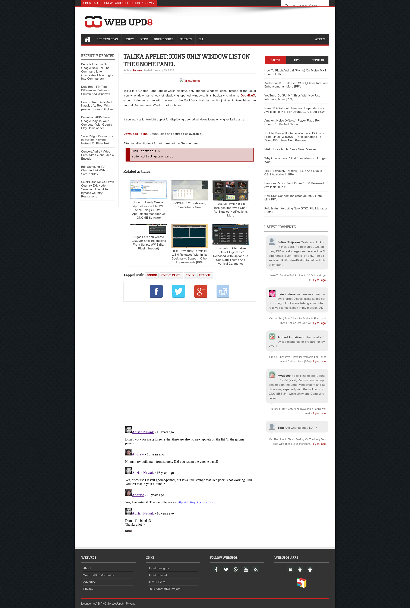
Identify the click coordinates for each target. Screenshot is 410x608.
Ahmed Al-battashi (291, 337)
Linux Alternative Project (164, 588)
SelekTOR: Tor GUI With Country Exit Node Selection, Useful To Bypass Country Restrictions (97, 189)
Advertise (89, 582)
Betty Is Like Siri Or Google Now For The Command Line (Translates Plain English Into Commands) (97, 71)
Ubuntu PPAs (107, 39)
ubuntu (205, 275)
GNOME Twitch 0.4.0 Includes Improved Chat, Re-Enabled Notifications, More (231, 209)
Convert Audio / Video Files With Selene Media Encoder (97, 155)
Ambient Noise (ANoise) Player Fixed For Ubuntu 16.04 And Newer (292, 122)
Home (87, 39)
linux (190, 275)
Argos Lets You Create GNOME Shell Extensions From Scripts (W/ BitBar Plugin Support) (149, 242)
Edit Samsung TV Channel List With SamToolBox (93, 170)
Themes (186, 39)
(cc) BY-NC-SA (101, 603)
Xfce (144, 39)
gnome (152, 275)
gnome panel (171, 275)
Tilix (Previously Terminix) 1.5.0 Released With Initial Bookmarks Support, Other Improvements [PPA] (190, 256)
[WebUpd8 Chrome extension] (301, 587)
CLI (201, 39)
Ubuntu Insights (158, 568)
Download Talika (135, 133)
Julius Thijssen (289, 242)
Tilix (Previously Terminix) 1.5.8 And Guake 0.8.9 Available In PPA (293, 172)
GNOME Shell (164, 39)
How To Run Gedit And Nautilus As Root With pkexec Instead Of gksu (97, 105)
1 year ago (319, 280)
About (320, 39)
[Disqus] (189, 363)
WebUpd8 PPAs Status (98, 575)
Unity (129, 39)
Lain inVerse (287, 294)
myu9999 (284, 375)
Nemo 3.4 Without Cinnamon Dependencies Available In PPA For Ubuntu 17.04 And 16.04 (294, 109)
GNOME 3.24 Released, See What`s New (189, 205)
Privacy (88, 588)
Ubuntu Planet (157, 575)
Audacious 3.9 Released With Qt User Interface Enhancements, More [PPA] (296, 84)
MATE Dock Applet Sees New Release (290, 149)
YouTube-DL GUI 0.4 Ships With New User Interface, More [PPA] (293, 97)
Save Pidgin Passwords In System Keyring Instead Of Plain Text (97, 139)
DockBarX (248, 95)
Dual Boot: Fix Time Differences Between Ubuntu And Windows (95, 90)
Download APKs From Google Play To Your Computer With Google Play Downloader (96, 123)
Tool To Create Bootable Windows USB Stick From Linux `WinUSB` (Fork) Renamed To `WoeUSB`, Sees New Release (294, 136)
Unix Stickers (156, 582)
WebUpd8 (118, 603)
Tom (281, 427)
